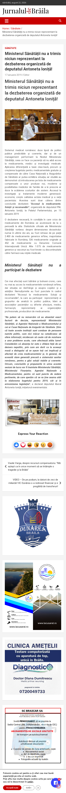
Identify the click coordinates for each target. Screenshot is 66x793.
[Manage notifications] (58, 786)
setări (30, 781)
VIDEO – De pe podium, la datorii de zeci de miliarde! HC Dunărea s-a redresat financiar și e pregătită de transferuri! (33, 483)
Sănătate (10, 48)
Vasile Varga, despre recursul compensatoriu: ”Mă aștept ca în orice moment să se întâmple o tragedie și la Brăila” (34, 466)
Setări (28, 787)
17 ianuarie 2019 (13, 75)
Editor (26, 75)
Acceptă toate (12, 787)
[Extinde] (57, 643)
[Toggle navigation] (6, 21)
